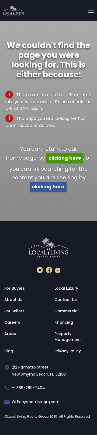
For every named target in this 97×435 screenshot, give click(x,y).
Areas (10, 333)
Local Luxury (66, 288)
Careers (12, 322)
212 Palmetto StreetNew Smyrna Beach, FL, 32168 (39, 370)
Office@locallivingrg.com (36, 401)
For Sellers (14, 311)
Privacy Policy (67, 351)
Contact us (65, 299)
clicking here (64, 158)
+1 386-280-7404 (28, 387)
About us (13, 299)
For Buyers (14, 288)
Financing (63, 322)
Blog (8, 351)
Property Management (67, 336)
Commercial (66, 311)
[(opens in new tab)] (40, 271)
